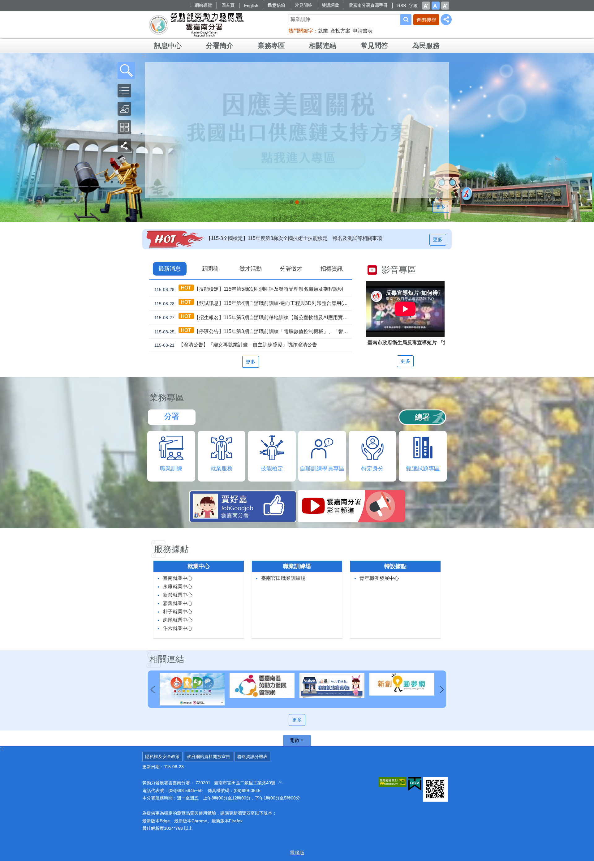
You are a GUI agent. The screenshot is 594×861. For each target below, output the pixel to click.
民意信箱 (276, 5)
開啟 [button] (294, 740)
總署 (422, 417)
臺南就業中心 (177, 578)
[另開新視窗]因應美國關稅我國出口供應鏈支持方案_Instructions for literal (297, 202)
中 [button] (436, 6)
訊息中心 (168, 45)
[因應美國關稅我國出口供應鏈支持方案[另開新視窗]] (297, 130)
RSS (401, 5)
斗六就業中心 (177, 628)
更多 (441, 206)
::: (192, 4)
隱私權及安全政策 (162, 756)
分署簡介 (219, 45)
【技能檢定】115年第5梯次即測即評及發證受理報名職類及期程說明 (248, 289)
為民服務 (426, 45)
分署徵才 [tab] (291, 269)
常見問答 (303, 5)
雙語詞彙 (330, 5)
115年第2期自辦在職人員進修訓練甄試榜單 (253, 238)
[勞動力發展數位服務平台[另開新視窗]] (401, 685)
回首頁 (228, 5)
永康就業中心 (177, 586)
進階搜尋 (426, 20)
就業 (323, 30)
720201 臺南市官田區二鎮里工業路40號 (237, 782)
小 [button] (426, 6)
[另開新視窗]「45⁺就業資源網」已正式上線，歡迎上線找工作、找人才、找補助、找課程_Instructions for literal (302, 202)
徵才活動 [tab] (250, 269)
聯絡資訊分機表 (252, 756)
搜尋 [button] (405, 19)
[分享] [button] (446, 19)
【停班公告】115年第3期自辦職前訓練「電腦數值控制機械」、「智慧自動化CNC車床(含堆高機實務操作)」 (253, 331)
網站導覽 (203, 5)
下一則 (441, 689)
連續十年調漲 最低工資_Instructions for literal (291, 202)
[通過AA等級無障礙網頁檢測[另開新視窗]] (393, 782)
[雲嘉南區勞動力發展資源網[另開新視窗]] (192, 685)
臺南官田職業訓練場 (283, 578)
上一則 (152, 689)
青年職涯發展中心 (379, 578)
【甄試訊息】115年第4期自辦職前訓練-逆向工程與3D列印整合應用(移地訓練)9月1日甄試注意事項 (253, 303)
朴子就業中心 (177, 611)
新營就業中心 (177, 595)
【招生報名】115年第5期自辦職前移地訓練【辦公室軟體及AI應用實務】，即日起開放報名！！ (253, 317)
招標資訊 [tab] (332, 269)
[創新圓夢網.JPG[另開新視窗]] (331, 684)
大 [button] (445, 6)
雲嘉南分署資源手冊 (368, 5)
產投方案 (340, 30)
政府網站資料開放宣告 (208, 756)
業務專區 (271, 45)
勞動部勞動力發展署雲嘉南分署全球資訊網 (196, 24)
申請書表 (362, 30)
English (251, 5)
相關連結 (322, 45)
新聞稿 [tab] (210, 269)
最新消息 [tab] (169, 269)
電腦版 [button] (297, 852)
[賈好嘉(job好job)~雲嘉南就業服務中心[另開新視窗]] (262, 685)
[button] (126, 70)
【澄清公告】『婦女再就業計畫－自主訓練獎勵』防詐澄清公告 (235, 345)
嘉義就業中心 (177, 603)
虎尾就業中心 (177, 620)
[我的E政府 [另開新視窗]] (414, 784)
